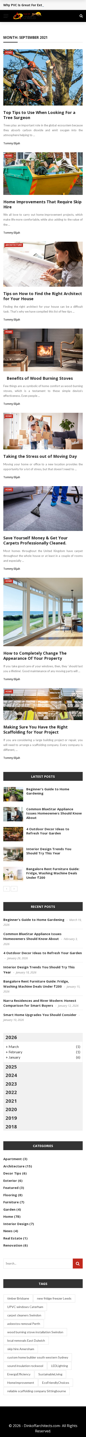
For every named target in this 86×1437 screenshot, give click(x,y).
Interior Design (15, 1224)
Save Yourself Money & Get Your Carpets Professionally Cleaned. (35, 540)
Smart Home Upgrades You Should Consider (40, 1014)
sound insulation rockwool (25, 1366)
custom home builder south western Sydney (37, 1357)
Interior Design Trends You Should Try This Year (48, 851)
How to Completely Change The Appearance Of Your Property (35, 655)
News (8, 1231)
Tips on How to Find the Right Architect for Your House (42, 296)
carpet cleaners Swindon (24, 1315)
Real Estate (12, 1238)
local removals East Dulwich (26, 1340)
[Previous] (6, 888)
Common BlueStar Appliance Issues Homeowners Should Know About (54, 813)
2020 (11, 1109)
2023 (11, 1083)
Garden (9, 1209)
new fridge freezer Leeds (54, 1298)
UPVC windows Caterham (25, 1307)
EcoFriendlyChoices (55, 1382)
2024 (11, 1075)
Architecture (14, 245)
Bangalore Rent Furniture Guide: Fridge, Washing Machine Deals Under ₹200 (52, 873)
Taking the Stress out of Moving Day (40, 456)
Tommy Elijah (11, 143)
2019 (11, 1117)
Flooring (10, 1195)
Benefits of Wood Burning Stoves (38, 378)
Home (9, 52)
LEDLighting (59, 1366)
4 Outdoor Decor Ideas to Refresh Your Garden (47, 831)
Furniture (11, 1202)
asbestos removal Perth (23, 1323)
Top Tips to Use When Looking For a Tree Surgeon (39, 115)
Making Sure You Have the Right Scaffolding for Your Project (35, 729)
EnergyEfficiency (18, 1374)
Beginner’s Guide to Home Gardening (47, 791)
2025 (11, 1066)
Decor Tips (12, 1173)
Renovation (12, 1245)
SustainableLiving (50, 1374)
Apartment (12, 1159)
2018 (11, 1126)
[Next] (14, 888)
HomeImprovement (20, 1382)
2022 (11, 1092)
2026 (11, 1037)
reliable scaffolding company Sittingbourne (36, 1391)
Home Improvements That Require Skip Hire (42, 204)
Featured (11, 1187)
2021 (11, 1100)
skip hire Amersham (20, 1349)
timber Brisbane (18, 1298)
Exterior (10, 1180)
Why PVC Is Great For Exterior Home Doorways (39, 5)
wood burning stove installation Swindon (35, 1332)
